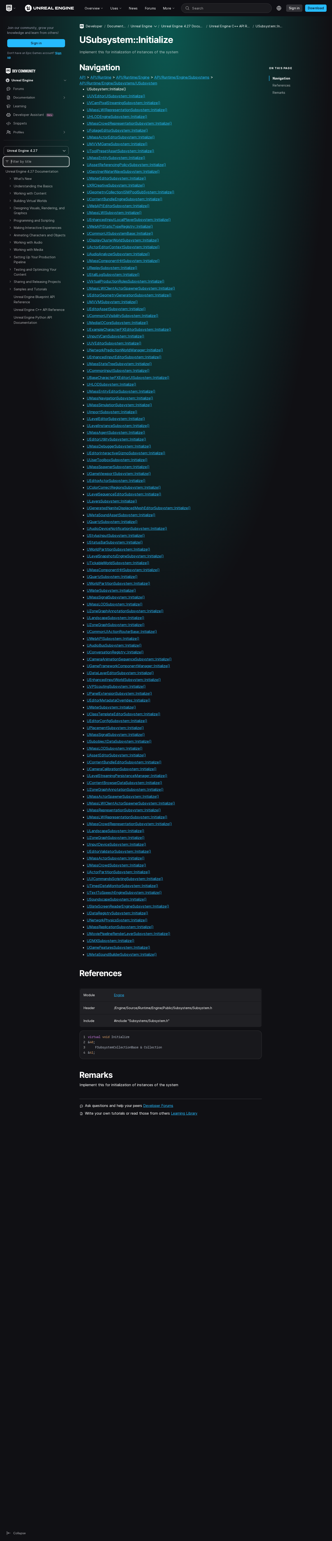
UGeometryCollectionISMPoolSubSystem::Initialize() (130, 192)
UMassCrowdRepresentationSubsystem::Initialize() (129, 123)
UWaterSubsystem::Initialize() (111, 590)
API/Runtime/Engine (133, 77)
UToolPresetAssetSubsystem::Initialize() (120, 151)
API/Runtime (100, 77)
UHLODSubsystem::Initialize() (111, 384)
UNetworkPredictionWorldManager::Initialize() (125, 350)
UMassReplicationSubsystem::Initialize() (120, 927)
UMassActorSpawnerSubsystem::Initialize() (123, 796)
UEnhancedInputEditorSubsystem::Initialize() (124, 357)
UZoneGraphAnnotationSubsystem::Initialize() (125, 611)
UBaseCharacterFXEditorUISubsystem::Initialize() (128, 377)
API (82, 77)
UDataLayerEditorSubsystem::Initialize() (120, 673)
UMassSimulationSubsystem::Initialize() (119, 405)
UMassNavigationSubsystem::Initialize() (120, 398)
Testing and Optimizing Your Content (35, 272)
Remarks (279, 92)
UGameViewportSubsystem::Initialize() (119, 473)
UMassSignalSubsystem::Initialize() (116, 597)
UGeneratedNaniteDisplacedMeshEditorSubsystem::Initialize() (139, 508)
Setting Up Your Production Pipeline (35, 259)
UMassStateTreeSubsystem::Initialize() (119, 364)
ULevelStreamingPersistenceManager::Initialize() (127, 775)
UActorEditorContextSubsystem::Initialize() (123, 247)
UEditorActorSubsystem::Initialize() (116, 480)
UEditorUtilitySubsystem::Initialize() (116, 439)
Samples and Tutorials (30, 289)
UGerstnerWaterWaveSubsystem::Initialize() (123, 171)
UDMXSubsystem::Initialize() (110, 940)
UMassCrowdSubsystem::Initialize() (116, 865)
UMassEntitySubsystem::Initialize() (116, 157)
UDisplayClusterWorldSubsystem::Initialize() (123, 240)
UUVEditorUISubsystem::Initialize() (116, 96)
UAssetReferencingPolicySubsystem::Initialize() (126, 164)
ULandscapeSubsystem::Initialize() (115, 617)
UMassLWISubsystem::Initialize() (114, 212)
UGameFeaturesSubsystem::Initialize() (118, 947)
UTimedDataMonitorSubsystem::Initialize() (122, 885)
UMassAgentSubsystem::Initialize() (116, 432)
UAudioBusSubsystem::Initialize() (114, 645)
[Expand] (10, 178)
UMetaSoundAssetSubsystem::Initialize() (121, 515)
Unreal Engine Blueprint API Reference (34, 299)
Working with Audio (28, 242)
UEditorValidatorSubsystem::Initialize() (119, 851)
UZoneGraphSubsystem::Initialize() (116, 625)
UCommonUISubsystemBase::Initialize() (120, 233)
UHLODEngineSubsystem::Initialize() (117, 116)
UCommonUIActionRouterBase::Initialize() (122, 631)
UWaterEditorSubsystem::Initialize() (116, 178)
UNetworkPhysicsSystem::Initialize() (117, 920)
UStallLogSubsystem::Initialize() (113, 274)
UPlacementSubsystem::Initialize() (115, 728)
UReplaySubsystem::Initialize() (112, 267)
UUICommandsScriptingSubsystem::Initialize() (125, 878)
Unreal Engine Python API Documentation (33, 319)
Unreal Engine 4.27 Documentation (32, 171)
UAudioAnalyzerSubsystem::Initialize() (118, 254)
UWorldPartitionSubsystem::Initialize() (118, 549)
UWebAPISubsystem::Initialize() (113, 638)
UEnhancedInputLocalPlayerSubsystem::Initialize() (129, 219)
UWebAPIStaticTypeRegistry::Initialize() (120, 226)
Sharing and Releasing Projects (37, 282)
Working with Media (28, 249)
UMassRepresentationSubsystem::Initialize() (124, 810)
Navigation (281, 78)
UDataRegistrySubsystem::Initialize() (117, 913)
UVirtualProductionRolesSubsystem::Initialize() (125, 281)
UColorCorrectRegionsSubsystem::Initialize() (124, 487)
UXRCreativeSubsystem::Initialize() (116, 185)
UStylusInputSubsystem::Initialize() (116, 535)
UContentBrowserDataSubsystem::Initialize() (124, 782)
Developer (94, 26)
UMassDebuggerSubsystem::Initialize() (119, 446)
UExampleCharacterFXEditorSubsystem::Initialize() (129, 329)
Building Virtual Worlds (30, 201)
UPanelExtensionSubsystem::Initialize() (119, 693)
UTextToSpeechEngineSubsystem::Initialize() (124, 892)
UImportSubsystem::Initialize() (112, 412)
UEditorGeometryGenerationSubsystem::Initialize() (129, 295)
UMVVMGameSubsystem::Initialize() (117, 144)
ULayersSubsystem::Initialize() (112, 501)
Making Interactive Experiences (37, 228)
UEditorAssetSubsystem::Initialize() (116, 309)
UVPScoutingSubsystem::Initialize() (116, 686)
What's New (23, 179)
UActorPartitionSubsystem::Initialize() (118, 872)
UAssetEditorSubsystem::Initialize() (116, 755)
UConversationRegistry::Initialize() (115, 652)
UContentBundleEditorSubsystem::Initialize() (124, 762)
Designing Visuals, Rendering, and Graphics (39, 210)
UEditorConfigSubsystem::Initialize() (117, 721)
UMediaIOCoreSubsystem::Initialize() (117, 322)
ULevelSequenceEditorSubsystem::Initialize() (124, 494)
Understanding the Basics (33, 186)
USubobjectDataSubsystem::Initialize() (119, 741)
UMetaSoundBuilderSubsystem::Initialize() (122, 954)
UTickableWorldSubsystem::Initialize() (118, 563)
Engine (119, 995)
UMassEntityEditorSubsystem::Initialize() (121, 391)
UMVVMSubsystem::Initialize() (112, 302)
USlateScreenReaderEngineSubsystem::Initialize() (128, 906)
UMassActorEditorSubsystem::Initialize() (121, 137)
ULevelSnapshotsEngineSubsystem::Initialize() (125, 556)
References (281, 85)
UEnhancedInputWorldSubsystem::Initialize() (124, 679)
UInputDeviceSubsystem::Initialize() (116, 844)
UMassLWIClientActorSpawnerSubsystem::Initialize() (131, 288)
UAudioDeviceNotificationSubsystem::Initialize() (127, 528)
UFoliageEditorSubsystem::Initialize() (117, 130)
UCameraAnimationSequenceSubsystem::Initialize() (129, 659)
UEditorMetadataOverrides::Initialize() (118, 700)
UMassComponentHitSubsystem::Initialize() (123, 260)
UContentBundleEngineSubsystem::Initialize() (124, 199)
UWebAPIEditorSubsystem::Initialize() (118, 206)
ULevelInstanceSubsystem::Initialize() (118, 425)
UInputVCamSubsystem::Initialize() (115, 336)
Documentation (116, 26)
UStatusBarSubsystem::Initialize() (115, 542)
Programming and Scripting (34, 220)
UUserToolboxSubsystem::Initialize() (117, 460)
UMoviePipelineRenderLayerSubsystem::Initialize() (128, 933)
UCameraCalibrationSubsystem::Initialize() (122, 769)
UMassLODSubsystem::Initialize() (115, 604)
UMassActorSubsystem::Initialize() (116, 858)
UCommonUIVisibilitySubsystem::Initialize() (122, 315)
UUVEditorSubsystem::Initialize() (114, 343)
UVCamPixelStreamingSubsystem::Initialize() (123, 103)
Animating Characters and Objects (39, 235)
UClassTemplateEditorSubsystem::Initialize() (123, 714)
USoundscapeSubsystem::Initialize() (117, 899)
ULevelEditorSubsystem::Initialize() (116, 418)
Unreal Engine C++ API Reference (39, 310)
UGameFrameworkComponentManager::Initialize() (128, 666)
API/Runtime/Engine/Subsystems (181, 77)
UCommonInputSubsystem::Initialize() (118, 370)
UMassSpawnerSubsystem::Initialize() (118, 467)
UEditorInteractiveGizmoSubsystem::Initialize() (126, 453)
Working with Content (30, 193)
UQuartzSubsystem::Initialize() (112, 521)
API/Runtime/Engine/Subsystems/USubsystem (118, 83)
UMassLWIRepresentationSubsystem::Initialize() (127, 110)
